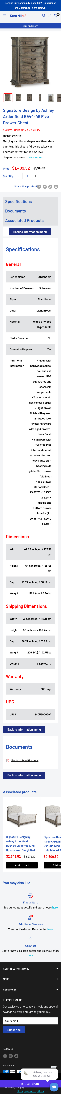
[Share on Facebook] (39, 186)
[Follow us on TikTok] (16, 1055)
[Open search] (43, 15)
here (55, 907)
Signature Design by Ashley (20, 130)
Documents (15, 210)
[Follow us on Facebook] (5, 1055)
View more (35, 157)
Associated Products (24, 220)
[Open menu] (4, 16)
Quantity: (8, 176)
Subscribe (14, 1030)
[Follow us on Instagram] (11, 1055)
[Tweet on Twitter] (50, 186)
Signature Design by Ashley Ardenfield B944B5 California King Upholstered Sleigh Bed (20, 843)
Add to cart (22, 865)
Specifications (18, 201)
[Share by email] (56, 186)
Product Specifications (24, 760)
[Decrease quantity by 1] (19, 176)
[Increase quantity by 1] (35, 176)
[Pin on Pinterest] (45, 186)
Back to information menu (30, 232)
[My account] (49, 15)
